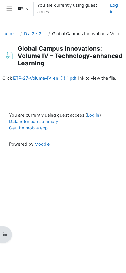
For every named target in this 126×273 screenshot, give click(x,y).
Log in (114, 8)
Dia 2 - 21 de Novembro (35, 33)
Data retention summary (33, 121)
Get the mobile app (28, 128)
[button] (23, 9)
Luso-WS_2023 (10, 33)
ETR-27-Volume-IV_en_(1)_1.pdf (44, 78)
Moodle (42, 144)
